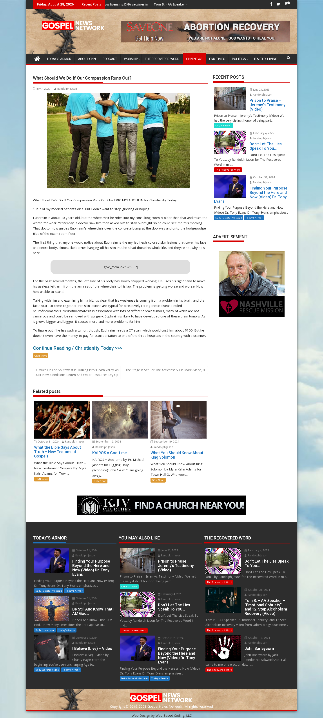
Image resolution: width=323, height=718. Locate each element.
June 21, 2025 (261, 89)
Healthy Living (265, 59)
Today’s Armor (59, 59)
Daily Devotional (44, 630)
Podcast (110, 59)
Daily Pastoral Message (228, 217)
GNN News (194, 59)
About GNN (87, 59)
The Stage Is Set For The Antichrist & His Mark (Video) (163, 370)
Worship (131, 59)
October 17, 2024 (258, 638)
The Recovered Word (162, 59)
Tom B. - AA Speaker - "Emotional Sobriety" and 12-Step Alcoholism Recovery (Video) (171, 4)
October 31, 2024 (48, 441)
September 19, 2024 (108, 441)
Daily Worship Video (47, 669)
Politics (239, 59)
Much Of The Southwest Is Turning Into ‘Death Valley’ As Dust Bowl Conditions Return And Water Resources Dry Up (76, 372)
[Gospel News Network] (37, 58)
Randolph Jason (67, 89)
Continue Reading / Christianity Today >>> (77, 348)
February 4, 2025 (263, 133)
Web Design (141, 715)
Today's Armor (254, 217)
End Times (217, 59)
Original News (223, 125)
